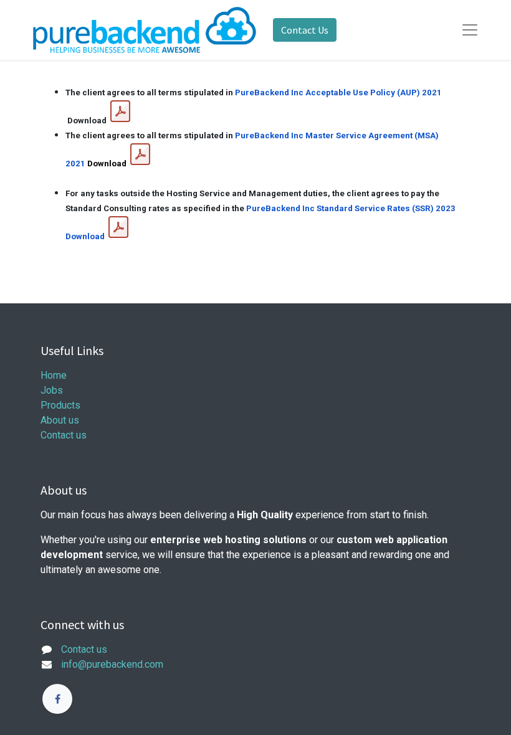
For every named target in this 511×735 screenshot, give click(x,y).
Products (60, 405)
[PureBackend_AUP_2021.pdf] (120, 111)
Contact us (64, 435)
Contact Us (304, 30)
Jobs (52, 390)
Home (54, 375)
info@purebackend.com (112, 664)
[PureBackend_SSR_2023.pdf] (118, 227)
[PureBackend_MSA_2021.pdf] (140, 154)
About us (60, 420)
